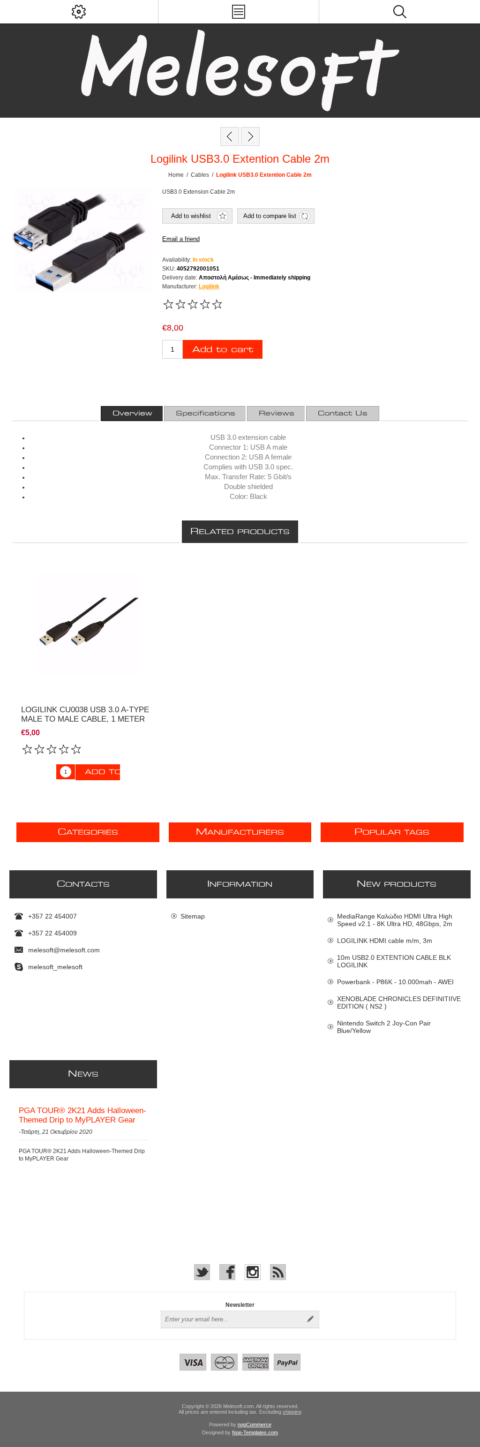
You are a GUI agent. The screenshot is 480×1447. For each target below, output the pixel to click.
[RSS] (277, 1272)
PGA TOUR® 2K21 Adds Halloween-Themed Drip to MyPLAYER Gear (82, 1115)
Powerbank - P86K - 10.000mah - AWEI (395, 982)
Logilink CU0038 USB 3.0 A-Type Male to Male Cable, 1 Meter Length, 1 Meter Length (85, 719)
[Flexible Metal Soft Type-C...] (229, 136)
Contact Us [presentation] (343, 413)
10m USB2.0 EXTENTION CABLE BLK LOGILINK (394, 961)
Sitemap (192, 916)
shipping (292, 1412)
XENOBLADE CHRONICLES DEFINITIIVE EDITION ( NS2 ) (399, 1002)
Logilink (209, 286)
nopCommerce (254, 1424)
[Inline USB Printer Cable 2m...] (250, 136)
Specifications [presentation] (205, 413)
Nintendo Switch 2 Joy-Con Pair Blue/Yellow (384, 1026)
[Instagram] (252, 1272)
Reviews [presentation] (276, 413)
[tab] (132, 413)
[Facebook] (227, 1272)
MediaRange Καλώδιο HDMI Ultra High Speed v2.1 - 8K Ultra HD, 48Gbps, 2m (394, 919)
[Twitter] (202, 1272)
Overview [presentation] (132, 413)
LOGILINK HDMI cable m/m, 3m (384, 940)
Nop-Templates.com (255, 1432)
